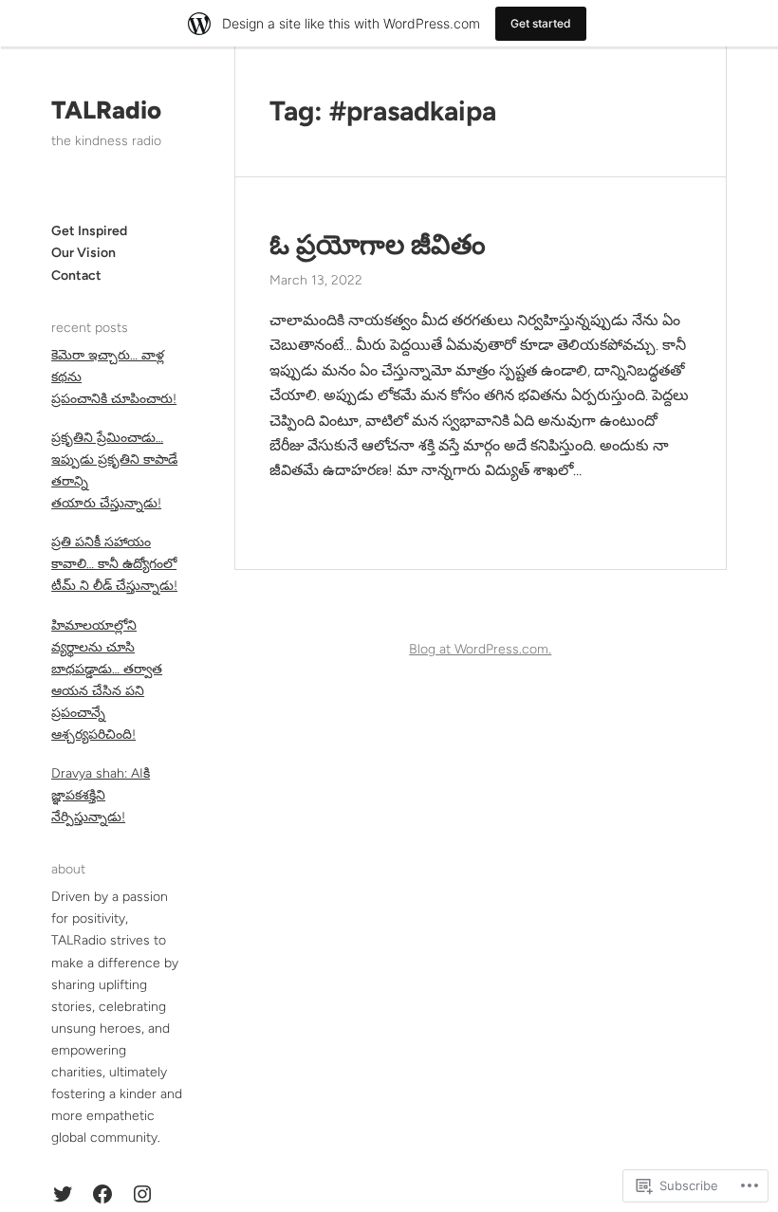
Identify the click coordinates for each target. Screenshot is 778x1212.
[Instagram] (142, 1194)
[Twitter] (62, 1194)
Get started (540, 23)
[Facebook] (102, 1194)
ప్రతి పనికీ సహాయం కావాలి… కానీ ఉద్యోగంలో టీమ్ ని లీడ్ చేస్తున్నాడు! (114, 564)
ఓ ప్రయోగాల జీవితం (377, 245)
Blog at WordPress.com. (480, 649)
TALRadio (106, 110)
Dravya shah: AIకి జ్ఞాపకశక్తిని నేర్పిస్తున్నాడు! (100, 795)
